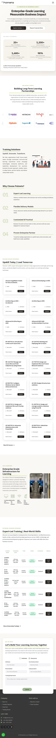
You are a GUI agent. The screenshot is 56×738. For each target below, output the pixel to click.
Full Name (7, 662)
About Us (4, 702)
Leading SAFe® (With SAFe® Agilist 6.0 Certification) (7, 594)
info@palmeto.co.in (8, 717)
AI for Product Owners (6, 604)
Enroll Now (48, 561)
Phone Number (8, 668)
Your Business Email (33, 662)
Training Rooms (6, 709)
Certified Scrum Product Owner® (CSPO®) (6, 561)
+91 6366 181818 (7, 720)
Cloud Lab (5, 707)
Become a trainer (34, 702)
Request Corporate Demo (36, 28)
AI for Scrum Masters (6, 571)
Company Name (32, 668)
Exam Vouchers (34, 704)
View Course (8, 291)
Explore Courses (17, 28)
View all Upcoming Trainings (11, 626)
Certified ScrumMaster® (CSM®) (8, 613)
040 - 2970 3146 (7, 722)
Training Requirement (10, 675)
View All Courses (8, 445)
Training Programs (7, 704)
